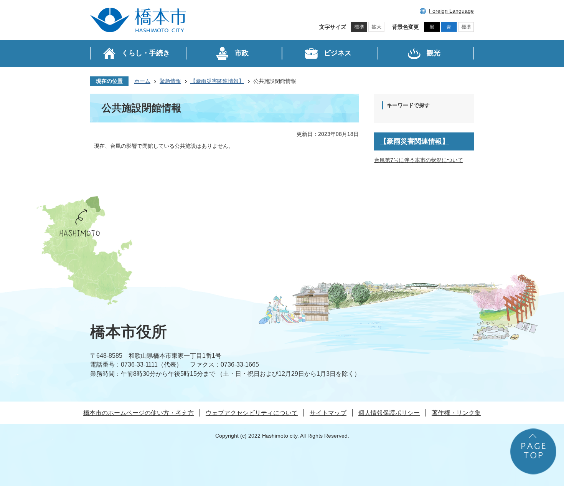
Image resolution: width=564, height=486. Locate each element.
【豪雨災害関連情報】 (217, 81)
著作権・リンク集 (456, 413)
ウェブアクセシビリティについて (252, 413)
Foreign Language (451, 11)
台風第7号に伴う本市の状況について (418, 160)
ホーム (142, 81)
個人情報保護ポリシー (389, 413)
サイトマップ (328, 413)
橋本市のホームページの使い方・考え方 (138, 413)
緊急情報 (170, 81)
